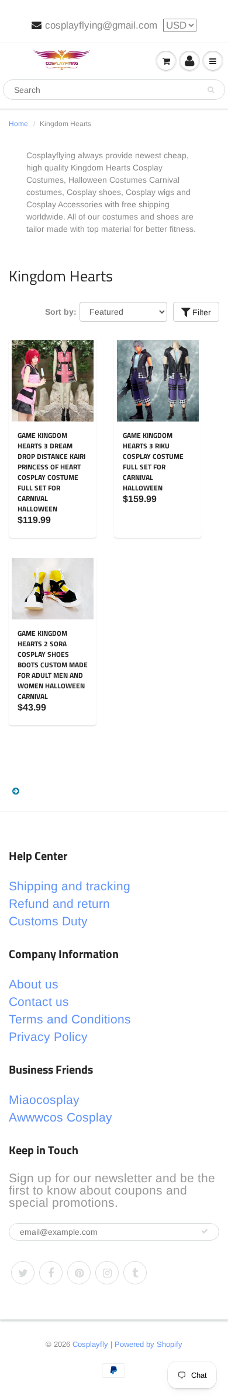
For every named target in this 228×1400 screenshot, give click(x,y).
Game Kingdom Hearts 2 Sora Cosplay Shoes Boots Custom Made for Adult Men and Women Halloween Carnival (53, 665)
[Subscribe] (205, 1231)
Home (18, 124)
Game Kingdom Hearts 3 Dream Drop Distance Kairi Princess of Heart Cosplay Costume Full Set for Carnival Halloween (51, 472)
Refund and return (59, 903)
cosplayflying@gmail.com (101, 25)
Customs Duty (48, 921)
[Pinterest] (79, 1272)
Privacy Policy (48, 1036)
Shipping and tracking (69, 886)
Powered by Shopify (148, 1344)
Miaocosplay (44, 1099)
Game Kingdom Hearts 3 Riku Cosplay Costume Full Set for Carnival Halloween (153, 461)
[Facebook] (51, 1272)
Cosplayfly (90, 1344)
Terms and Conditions (70, 1019)
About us (33, 984)
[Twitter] (22, 1272)
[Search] (211, 90)
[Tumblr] (135, 1272)
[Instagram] (107, 1272)
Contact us (39, 1001)
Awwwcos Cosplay (60, 1117)
